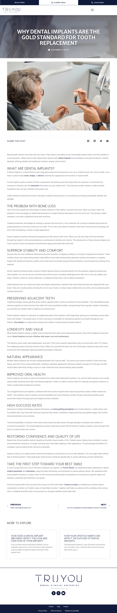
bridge (32, 176)
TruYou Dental (68, 468)
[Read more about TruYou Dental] (11, 10)
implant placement (14, 471)
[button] (92, 10)
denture (41, 176)
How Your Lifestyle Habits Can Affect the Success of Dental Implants (82, 538)
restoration (35, 186)
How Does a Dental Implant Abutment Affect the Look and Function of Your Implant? (29, 538)
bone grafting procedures (64, 409)
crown (26, 176)
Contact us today (71, 485)
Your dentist (19, 322)
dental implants (64, 158)
